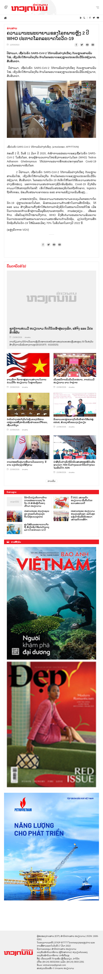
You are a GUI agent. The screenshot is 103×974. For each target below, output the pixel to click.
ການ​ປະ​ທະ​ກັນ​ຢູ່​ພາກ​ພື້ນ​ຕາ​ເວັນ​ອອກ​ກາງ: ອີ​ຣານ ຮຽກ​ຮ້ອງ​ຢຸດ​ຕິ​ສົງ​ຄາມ (26, 463)
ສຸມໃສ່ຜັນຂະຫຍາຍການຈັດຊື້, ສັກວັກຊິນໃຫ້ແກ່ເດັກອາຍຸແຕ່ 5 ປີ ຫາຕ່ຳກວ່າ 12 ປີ (36, 527)
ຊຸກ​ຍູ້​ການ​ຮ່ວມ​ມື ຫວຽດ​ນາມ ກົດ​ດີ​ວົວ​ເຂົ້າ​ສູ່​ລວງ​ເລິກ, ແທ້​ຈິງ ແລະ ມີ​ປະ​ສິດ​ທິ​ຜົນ (51, 330)
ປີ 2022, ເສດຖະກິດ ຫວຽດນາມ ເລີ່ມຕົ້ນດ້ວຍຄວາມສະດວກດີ (81, 500)
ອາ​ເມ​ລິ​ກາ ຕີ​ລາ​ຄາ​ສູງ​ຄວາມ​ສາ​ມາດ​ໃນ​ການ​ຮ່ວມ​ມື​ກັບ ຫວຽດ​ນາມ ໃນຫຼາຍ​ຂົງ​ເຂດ (26, 381)
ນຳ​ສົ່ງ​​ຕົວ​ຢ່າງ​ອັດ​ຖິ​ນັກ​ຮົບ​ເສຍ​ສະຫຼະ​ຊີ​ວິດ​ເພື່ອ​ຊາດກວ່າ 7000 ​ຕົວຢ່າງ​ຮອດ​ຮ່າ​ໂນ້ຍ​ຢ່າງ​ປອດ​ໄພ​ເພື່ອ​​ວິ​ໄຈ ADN (74, 465)
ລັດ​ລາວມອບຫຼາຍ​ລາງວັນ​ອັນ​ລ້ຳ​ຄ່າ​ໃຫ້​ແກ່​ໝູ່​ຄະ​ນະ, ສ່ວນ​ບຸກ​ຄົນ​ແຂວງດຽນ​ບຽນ (73, 421)
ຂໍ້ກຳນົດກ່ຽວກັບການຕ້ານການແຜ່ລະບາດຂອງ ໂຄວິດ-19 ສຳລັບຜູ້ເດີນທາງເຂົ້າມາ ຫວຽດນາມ (35, 501)
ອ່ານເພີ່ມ (51, 481)
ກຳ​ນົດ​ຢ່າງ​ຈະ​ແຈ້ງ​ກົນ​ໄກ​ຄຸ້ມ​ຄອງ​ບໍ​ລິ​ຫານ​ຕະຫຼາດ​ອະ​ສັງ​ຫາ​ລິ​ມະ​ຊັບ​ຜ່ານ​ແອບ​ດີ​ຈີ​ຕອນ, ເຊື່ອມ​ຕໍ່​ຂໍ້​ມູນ (27, 422)
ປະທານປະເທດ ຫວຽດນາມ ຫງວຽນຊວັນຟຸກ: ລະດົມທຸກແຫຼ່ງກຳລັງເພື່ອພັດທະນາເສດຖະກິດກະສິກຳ (83, 515)
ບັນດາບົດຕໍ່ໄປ (16, 266)
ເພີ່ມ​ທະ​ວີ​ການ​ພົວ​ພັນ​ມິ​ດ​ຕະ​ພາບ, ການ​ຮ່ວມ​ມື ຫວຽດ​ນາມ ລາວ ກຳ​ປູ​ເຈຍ (74, 381)
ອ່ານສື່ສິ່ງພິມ (16, 542)
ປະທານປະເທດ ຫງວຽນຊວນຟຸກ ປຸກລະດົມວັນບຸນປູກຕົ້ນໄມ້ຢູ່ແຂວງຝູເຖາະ (36, 514)
